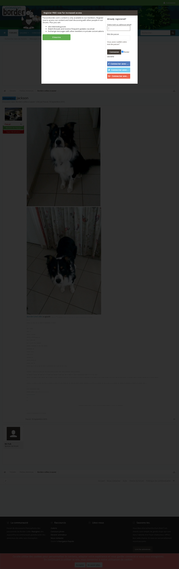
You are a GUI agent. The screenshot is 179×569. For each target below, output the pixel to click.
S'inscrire (56, 37)
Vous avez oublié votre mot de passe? (117, 43)
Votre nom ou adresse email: (119, 24)
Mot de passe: (113, 34)
